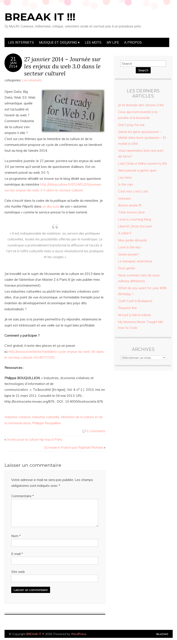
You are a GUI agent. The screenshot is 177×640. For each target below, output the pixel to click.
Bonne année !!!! (129, 205)
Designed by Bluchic (162, 634)
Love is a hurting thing (134, 219)
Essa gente (126, 268)
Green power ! (128, 254)
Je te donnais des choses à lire (141, 105)
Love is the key (129, 247)
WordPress (78, 634)
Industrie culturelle (45, 417)
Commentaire (22, 496)
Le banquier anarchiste (135, 261)
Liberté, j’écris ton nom (135, 226)
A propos (133, 42)
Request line (127, 308)
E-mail (17, 554)
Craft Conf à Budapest (135, 301)
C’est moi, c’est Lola (133, 191)
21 (13, 59)
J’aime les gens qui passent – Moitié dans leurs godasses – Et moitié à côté (142, 138)
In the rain (125, 184)
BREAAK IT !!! (40, 17)
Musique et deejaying (58, 42)
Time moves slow (131, 212)
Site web (18, 572)
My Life (113, 42)
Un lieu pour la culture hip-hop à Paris (34, 439)
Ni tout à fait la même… (135, 315)
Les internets (21, 42)
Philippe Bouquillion (46, 423)
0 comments (96, 431)
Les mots (93, 42)
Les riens (125, 177)
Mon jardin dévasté (132, 240)
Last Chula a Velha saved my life (142, 163)
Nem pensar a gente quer (137, 170)
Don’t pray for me (131, 125)
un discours (50, 206)
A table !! (124, 233)
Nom (16, 536)
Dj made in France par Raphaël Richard (73, 447)
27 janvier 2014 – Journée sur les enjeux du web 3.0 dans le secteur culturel (62, 66)
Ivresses (124, 198)
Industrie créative (18, 417)
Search (143, 70)
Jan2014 (13, 64)
